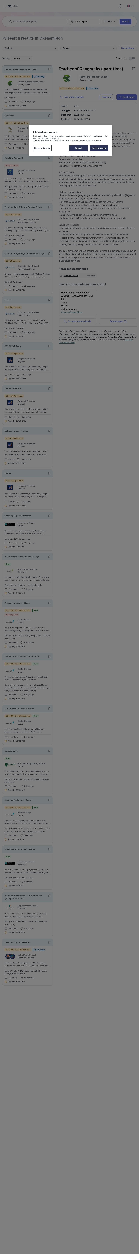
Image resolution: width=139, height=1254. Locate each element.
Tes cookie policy (78, 140)
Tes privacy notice (94, 140)
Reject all (78, 148)
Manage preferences (42, 148)
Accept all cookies (99, 148)
